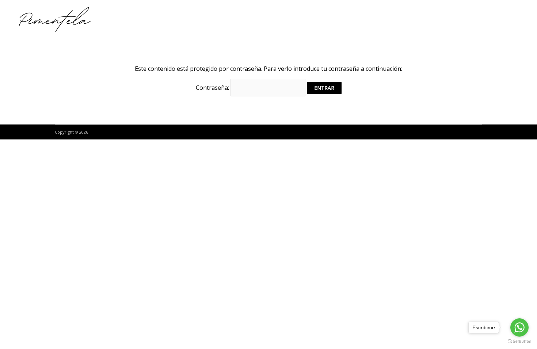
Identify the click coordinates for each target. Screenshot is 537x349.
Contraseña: (213, 88)
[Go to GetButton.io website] (519, 341)
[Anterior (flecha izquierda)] (7, 157)
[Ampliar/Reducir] (55, 146)
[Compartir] (23, 146)
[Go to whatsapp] (519, 327)
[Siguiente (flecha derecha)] (23, 157)
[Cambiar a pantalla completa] (39, 146)
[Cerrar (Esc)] (7, 146)
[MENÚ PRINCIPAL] (515, 19)
